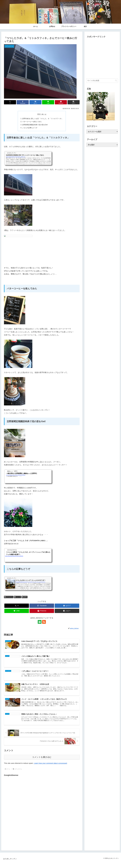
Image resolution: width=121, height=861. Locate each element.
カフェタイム (9, 597)
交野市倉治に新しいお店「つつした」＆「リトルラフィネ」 (42, 118)
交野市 (25, 597)
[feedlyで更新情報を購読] (39, 622)
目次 (39, 114)
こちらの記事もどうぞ (29, 128)
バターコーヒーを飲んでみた (32, 121)
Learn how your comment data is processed (50, 763)
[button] (73, 102)
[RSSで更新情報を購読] (44, 622)
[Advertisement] (20, 796)
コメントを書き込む (42, 757)
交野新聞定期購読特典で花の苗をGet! (35, 125)
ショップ (18, 597)
